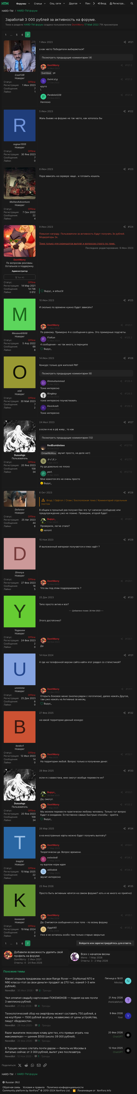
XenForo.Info (104, 1090)
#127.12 (128, 471)
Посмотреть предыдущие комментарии (67, 57)
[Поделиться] (125, 42)
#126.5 (128, 393)
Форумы (21, 3)
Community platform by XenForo (36, 1090)
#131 (130, 655)
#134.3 (128, 869)
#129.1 (128, 580)
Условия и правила (33, 1087)
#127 (130, 422)
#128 (130, 492)
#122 (130, 111)
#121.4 (128, 94)
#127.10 (128, 445)
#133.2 (128, 804)
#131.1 (129, 689)
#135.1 (128, 915)
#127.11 (128, 459)
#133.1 (128, 792)
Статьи (38, 3)
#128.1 (128, 519)
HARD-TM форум (33, 24)
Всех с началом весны (95, 954)
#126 (130, 358)
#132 (130, 712)
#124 (130, 226)
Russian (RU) (12, 1082)
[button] (29, 3)
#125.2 (128, 337)
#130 (130, 597)
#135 (130, 886)
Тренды (47, 990)
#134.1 (128, 845)
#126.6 (128, 406)
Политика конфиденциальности (65, 1087)
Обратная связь (11, 1087)
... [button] (11, 34)
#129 (130, 539)
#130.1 (128, 638)
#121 (130, 42)
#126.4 (128, 381)
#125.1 (128, 325)
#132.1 (128, 754)
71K (101, 24)
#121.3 (128, 79)
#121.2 (128, 65)
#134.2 (128, 857)
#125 (130, 300)
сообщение (109, 509)
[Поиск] (132, 3)
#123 (130, 169)
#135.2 (128, 927)
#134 (130, 828)
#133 (130, 770)
